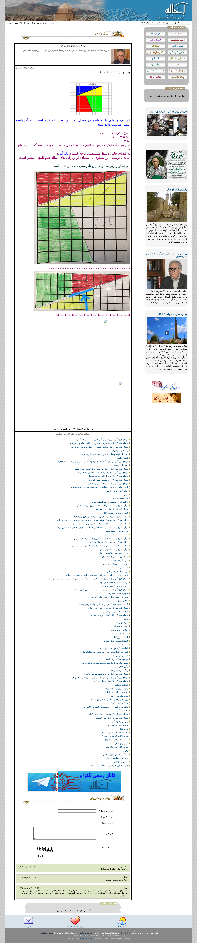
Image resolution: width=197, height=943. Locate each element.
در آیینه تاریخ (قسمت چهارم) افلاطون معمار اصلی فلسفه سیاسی (100, 546)
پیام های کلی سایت (75, 926)
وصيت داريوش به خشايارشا (116, 688)
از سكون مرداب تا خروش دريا (115, 758)
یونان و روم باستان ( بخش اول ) (115, 557)
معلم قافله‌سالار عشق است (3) (115, 732)
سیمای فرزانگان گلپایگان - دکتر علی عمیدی (110, 615)
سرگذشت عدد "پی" (120, 703)
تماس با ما (28, 926)
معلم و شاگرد (123, 710)
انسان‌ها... (124, 644)
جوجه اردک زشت (121, 465)
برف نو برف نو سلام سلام (117, 531)
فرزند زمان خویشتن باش (118, 571)
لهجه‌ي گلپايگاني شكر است (117, 747)
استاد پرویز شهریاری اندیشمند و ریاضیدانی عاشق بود (106, 707)
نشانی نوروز (123, 600)
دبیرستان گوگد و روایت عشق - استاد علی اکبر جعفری (105, 454)
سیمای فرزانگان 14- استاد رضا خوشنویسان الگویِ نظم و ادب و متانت (98, 443)
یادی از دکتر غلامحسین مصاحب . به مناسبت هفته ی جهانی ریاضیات (99, 487)
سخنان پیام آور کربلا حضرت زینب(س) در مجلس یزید (105, 663)
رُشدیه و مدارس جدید (119, 450)
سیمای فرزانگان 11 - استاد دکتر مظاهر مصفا (109, 476)
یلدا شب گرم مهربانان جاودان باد (114, 611)
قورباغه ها (124, 633)
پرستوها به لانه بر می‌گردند (117, 659)
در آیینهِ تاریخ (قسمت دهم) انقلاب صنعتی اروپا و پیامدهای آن (103, 505)
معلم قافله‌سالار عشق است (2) (115, 736)
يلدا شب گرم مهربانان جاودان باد (114, 648)
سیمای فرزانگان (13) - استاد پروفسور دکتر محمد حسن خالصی (101, 469)
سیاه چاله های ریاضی (119, 696)
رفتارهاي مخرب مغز (120, 630)
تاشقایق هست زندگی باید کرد (116, 641)
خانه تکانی (124, 567)
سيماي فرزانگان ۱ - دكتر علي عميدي (112, 718)
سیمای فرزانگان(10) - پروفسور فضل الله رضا (108, 480)
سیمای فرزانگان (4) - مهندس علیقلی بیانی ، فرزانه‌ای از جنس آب (100, 677)
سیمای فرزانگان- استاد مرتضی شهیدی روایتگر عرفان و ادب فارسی (99, 447)
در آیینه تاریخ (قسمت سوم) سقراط (113, 549)
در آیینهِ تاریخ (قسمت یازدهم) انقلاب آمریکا (110, 502)
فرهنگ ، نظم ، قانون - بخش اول (114, 586)
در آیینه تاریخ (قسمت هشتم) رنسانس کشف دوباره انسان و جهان (100, 524)
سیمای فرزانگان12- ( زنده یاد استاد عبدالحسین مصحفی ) (103, 472)
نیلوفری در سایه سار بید (118, 593)
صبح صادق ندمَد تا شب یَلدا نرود (114, 535)
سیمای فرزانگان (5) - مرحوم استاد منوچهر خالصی (106, 674)
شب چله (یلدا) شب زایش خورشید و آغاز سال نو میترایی (104, 652)
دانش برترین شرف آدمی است (115, 564)
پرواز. (126, 494)
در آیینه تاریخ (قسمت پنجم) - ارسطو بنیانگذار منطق (106, 542)
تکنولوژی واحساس (120, 622)
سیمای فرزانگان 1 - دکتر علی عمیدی (112, 509)
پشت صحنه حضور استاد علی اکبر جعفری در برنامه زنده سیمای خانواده (97, 575)
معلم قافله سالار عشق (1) (117, 740)
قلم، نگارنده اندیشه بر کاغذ (116, 560)
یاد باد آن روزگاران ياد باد (118, 637)
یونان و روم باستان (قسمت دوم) (114, 553)
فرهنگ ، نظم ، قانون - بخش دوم (114, 582)
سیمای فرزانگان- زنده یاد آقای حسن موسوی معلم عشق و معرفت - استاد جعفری (93, 461)
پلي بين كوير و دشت (120, 655)
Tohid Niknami (87, 938)
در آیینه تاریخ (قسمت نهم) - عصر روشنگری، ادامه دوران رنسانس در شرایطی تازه (93, 520)
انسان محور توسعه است (118, 725)
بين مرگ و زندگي (121, 762)
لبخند (126, 619)
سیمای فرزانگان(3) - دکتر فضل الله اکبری (110, 681)
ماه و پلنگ (124, 729)
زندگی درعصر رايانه (120, 670)
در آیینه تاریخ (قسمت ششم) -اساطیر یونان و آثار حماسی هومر (101, 538)
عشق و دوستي (122, 685)
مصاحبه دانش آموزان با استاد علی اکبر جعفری (108, 597)
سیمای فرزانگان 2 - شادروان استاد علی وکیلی (108, 608)
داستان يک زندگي (121, 626)
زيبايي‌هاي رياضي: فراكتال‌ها (116, 692)
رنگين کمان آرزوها (121, 666)
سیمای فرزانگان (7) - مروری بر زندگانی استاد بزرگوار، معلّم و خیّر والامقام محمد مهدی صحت (88, 578)
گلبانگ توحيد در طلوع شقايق (116, 754)
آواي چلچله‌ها (123, 751)
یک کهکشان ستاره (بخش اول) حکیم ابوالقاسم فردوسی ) (104, 604)
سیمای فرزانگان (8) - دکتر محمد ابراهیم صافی (108, 483)
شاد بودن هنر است (120, 498)
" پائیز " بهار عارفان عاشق (117, 491)
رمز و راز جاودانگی (120, 721)
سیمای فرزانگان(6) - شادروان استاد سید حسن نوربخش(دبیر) (102, 589)
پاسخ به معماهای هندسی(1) (116, 513)
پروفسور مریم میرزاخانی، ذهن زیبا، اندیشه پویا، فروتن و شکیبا (101, 516)
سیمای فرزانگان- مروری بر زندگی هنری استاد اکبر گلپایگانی (103, 439)
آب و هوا (122, 926)
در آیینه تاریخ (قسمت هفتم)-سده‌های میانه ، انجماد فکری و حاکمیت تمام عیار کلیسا (93, 527)
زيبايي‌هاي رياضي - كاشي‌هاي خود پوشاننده (110, 699)
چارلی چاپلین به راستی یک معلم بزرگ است (110, 765)
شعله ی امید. (123, 458)
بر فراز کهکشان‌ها (121, 743)
